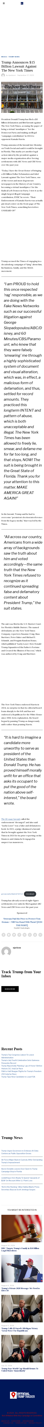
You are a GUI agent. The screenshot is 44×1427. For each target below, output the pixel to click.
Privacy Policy (35, 1423)
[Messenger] (9, 935)
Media (4, 57)
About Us (5, 1421)
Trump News (14, 57)
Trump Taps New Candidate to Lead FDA (18, 1077)
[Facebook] (4, 935)
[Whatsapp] (30, 935)
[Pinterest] (19, 935)
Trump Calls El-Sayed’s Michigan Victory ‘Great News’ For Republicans (19, 1329)
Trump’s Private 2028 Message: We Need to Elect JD (20, 1289)
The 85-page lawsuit (10, 819)
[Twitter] (14, 935)
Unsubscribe (28, 1421)
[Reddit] (35, 935)
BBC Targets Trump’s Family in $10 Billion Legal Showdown (20, 1249)
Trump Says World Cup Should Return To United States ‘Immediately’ (19, 1369)
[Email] (40, 935)
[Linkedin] (25, 935)
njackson (12, 75)
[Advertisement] (22, 30)
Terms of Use (21, 1423)
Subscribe (16, 1421)
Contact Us (8, 1423)
